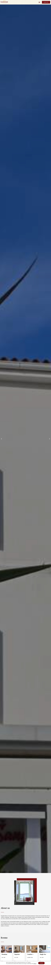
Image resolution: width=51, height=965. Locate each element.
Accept (41, 963)
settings (34, 963)
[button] (39, 2)
